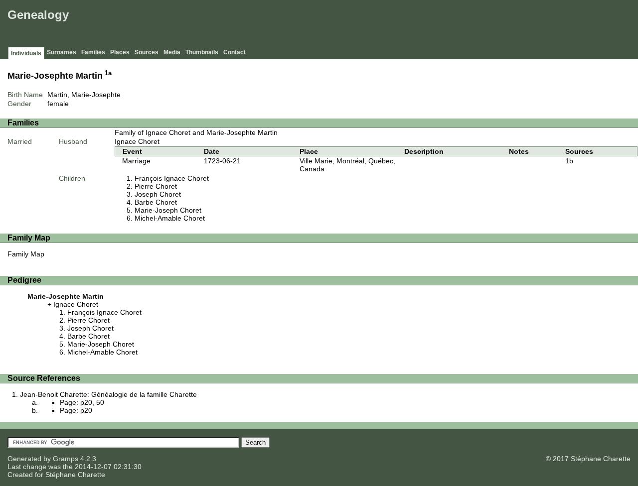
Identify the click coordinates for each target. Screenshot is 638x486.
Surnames (61, 52)
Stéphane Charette (75, 475)
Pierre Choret (156, 186)
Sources (147, 52)
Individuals (26, 53)
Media (171, 52)
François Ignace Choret (172, 178)
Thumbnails (201, 52)
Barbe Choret (156, 202)
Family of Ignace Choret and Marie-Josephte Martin (196, 132)
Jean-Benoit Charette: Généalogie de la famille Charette (108, 394)
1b (569, 161)
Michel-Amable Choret (170, 218)
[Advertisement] (454, 24)
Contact (234, 52)
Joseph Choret (158, 194)
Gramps (65, 459)
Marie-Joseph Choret (168, 210)
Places (120, 52)
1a (108, 73)
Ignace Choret (137, 141)
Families (93, 52)
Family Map (25, 254)
